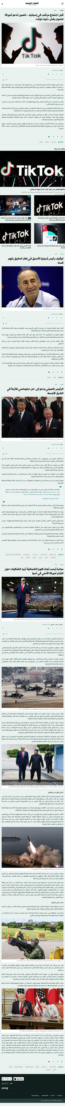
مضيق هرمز (26, 554)
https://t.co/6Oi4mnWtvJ (30, 494)
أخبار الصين (44, 554)
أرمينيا (49, 377)
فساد (54, 377)
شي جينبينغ (52, 554)
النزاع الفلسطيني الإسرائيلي (13, 554)
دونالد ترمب (53, 1067)
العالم (61, 10)
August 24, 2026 (54, 498)
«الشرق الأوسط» (55, 70)
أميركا (47, 142)
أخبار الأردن (53, 557)
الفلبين (48, 1070)
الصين (41, 142)
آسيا (55, 10)
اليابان (10, 1067)
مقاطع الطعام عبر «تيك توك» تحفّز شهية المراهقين (47, 189)
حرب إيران (35, 554)
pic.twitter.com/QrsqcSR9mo (45, 494)
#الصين (53, 492)
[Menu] (62, 4)
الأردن (46, 557)
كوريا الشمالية (29, 1067)
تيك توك (53, 142)
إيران (22, 557)
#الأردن (58, 492)
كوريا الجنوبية (19, 1067)
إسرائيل (28, 557)
